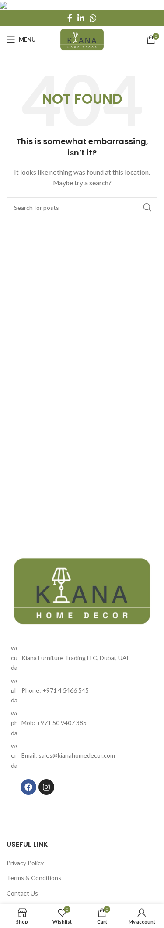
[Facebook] (28, 787)
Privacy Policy (25, 863)
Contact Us (22, 893)
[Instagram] (46, 787)
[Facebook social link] (70, 18)
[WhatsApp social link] (93, 18)
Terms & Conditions (34, 877)
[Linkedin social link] (81, 18)
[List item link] (82, 690)
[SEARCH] (147, 207)
